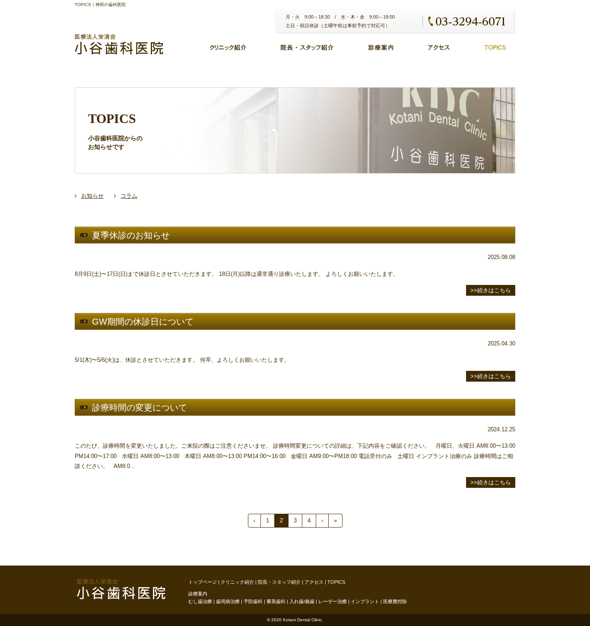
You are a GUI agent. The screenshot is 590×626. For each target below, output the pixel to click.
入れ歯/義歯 (301, 601)
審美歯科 (275, 601)
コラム (129, 196)
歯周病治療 (228, 601)
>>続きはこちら (490, 290)
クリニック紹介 (237, 582)
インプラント (365, 601)
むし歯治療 (200, 601)
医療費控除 (395, 601)
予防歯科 (253, 601)
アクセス (314, 582)
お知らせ (92, 196)
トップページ (202, 582)
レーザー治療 (332, 601)
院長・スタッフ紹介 (279, 582)
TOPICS (336, 582)
